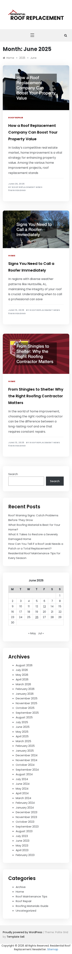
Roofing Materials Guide (32, 906)
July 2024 (22, 779)
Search (13, 474)
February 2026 (25, 689)
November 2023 (26, 817)
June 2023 (22, 841)
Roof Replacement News (27, 187)
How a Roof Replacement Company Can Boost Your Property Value (33, 132)
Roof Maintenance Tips (31, 896)
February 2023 (25, 855)
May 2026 (22, 675)
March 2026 (23, 684)
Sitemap (52, 949)
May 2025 (22, 732)
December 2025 (26, 698)
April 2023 (22, 850)
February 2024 (25, 803)
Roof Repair (15, 117)
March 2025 (23, 741)
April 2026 (22, 679)
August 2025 (24, 717)
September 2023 (27, 826)
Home (11, 255)
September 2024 (27, 770)
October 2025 (25, 708)
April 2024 (22, 793)
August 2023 (24, 831)
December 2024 (26, 755)
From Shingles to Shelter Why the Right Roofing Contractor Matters (35, 396)
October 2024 (25, 765)
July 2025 (22, 722)
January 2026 (25, 694)
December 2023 (26, 812)
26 (36, 617)
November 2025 (26, 703)
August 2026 (24, 665)
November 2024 (26, 760)
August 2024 (24, 774)
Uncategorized (26, 911)
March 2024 (23, 798)
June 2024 (23, 784)
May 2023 (22, 845)
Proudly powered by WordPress (23, 932)
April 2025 (22, 736)
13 (44, 606)
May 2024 (22, 789)
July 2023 (22, 836)
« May (32, 633)
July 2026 (22, 670)
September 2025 (27, 713)
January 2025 (25, 751)
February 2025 (25, 746)
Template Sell (15, 937)
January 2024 (25, 807)
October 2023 (25, 822)
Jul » (41, 633)
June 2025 (23, 727)
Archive (21, 887)
